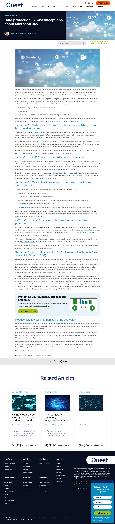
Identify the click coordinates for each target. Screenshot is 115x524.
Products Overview (44, 463)
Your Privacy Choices (40, 517)
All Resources (8, 482)
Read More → (30, 445)
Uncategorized (84, 392)
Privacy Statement (106, 518)
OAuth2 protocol (26, 207)
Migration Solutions (28, 472)
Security (15, 15)
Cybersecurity (21, 355)
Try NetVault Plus (28, 311)
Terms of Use (15, 517)
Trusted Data (8, 469)
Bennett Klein (22, 33)
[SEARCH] (84, 43)
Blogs (6, 15)
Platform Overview (9, 463)
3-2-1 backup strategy (28, 241)
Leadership (59, 469)
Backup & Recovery (20, 392)
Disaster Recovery (46, 355)
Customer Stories (9, 491)
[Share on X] (55, 361)
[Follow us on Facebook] (101, 43)
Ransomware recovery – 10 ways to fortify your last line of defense (57, 417)
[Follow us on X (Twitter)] (97, 43)
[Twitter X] (81, 483)
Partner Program (27, 482)
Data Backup (28, 355)
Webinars (7, 488)
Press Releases (60, 475)
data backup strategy (92, 230)
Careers (58, 478)
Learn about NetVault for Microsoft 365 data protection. (32, 351)
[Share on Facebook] (60, 361)
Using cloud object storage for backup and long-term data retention (24, 417)
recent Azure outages (37, 135)
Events (6, 485)
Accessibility (67, 517)
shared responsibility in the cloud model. (65, 173)
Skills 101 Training (9, 500)
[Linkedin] (76, 483)
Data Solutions (27, 463)
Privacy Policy (26, 517)
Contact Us (59, 481)
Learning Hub (8, 503)
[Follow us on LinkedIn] (92, 43)
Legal (6, 517)
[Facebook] (87, 483)
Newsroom (59, 472)
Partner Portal (26, 491)
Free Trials (103, 3)
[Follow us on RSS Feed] (106, 43)
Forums (6, 497)
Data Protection (37, 355)
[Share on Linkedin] (65, 361)
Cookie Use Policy (55, 517)
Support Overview (44, 482)
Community (42, 491)
